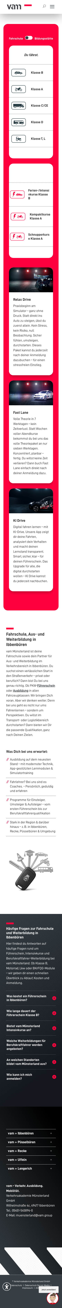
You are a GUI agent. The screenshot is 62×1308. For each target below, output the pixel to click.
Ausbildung (20, 690)
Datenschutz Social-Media (37, 1285)
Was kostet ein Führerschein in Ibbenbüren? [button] (26, 998)
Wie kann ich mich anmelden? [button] (19, 1076)
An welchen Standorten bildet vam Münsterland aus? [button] (27, 1061)
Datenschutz (16, 1285)
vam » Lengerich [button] (20, 1168)
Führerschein (46, 685)
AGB (38, 1288)
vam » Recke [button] (17, 1151)
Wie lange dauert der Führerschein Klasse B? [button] (23, 1013)
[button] (52, 7)
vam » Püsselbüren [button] (21, 1142)
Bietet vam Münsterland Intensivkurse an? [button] (23, 1028)
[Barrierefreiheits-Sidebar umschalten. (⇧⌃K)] (7, 1286)
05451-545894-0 (22, 1210)
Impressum (27, 1288)
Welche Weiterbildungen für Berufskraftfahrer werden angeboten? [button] (26, 1044)
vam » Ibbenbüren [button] (21, 1133)
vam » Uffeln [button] (17, 1159)
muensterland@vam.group (34, 1215)
